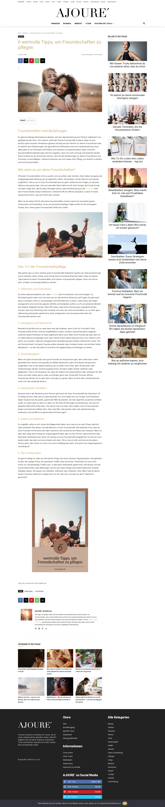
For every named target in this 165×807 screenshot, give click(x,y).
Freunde (54, 294)
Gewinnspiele (113, 742)
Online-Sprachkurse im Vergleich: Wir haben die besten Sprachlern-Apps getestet (127, 328)
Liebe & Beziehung (115, 752)
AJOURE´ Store (68, 731)
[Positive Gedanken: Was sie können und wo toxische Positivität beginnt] (127, 279)
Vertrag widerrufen (70, 738)
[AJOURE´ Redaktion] (26, 619)
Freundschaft (39, 591)
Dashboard (67, 734)
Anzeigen (30, 120)
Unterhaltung (113, 781)
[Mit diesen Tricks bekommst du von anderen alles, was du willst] (127, 51)
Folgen (97, 787)
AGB (64, 724)
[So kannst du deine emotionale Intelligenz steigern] (127, 83)
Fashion (111, 727)
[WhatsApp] (37, 60)
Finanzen (111, 731)
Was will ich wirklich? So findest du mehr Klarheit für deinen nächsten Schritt (59, 671)
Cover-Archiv (68, 752)
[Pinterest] (31, 60)
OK (125, 803)
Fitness (110, 734)
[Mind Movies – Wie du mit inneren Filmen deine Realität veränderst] (60, 686)
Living (110, 760)
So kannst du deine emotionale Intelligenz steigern (127, 97)
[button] (144, 23)
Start (19, 33)
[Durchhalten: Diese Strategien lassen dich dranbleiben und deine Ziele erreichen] (127, 244)
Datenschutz (68, 763)
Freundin (90, 188)
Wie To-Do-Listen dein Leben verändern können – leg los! (127, 160)
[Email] (42, 60)
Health (110, 745)
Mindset (25, 33)
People (110, 771)
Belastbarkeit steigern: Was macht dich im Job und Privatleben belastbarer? (127, 193)
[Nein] (162, 803)
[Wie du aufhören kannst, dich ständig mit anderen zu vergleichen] (127, 348)
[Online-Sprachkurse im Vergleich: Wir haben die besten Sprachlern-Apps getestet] (127, 313)
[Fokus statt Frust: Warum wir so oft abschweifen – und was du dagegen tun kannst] (89, 686)
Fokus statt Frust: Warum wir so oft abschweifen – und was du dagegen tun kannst (89, 699)
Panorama (112, 767)
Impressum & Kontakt (71, 767)
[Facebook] (20, 60)
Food (110, 738)
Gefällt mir (95, 782)
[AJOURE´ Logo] (82, 12)
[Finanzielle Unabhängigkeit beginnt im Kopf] (31, 658)
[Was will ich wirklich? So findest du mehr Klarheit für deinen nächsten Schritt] (60, 658)
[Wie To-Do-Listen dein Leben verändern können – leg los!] (127, 146)
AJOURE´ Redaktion (43, 611)
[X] (26, 60)
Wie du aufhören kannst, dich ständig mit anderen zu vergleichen (127, 362)
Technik (111, 774)
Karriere (111, 749)
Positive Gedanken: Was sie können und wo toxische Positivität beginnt (127, 294)
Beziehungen (29, 591)
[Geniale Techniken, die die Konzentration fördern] (127, 114)
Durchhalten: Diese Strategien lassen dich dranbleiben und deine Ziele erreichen (127, 259)
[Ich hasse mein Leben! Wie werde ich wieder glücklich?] (127, 212)
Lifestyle (111, 756)
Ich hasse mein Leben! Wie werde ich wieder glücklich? (127, 226)
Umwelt (111, 778)
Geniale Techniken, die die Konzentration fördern (127, 128)
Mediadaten (67, 760)
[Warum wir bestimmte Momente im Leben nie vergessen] (89, 658)
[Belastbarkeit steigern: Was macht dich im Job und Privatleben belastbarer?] (127, 178)
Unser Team (68, 756)
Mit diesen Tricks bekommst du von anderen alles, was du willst (127, 65)
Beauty (110, 724)
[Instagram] (39, 628)
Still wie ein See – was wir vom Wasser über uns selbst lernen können (29, 699)
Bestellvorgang (69, 727)
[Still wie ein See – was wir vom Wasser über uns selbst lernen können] (31, 686)
